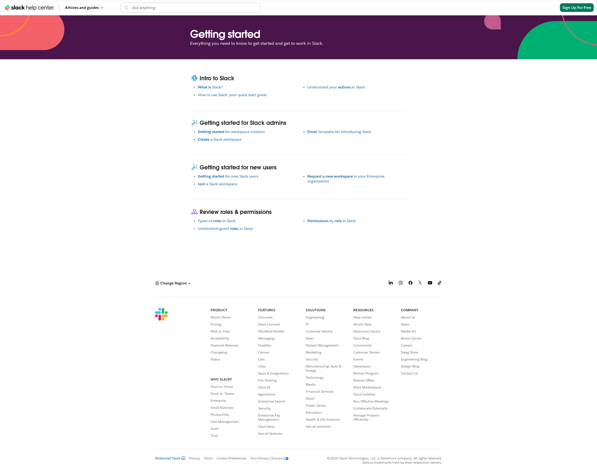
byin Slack (331, 220)
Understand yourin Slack (336, 87)
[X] (420, 283)
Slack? (210, 87)
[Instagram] (401, 283)
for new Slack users (228, 176)
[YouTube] (430, 283)
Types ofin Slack (217, 220)
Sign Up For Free (576, 7)
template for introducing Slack (339, 131)
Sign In (548, 7)
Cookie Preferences (231, 458)
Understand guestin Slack (225, 228)
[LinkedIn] (391, 283)
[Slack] (161, 373)
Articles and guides (82, 7)
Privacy (194, 458)
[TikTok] (440, 283)
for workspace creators (231, 131)
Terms (208, 458)
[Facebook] (410, 283)
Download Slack (167, 458)
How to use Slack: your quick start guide (232, 94)
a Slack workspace (220, 139)
